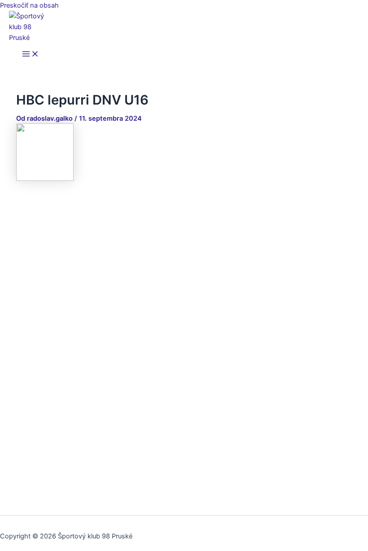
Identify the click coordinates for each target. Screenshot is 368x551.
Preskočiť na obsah (29, 5)
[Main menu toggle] (30, 54)
